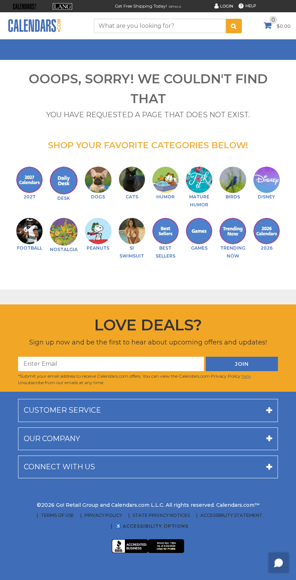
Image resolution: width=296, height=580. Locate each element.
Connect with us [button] (59, 466)
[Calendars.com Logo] (34, 25)
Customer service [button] (62, 410)
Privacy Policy (103, 515)
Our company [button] (52, 438)
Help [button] (250, 5)
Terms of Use (57, 515)
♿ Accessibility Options (152, 526)
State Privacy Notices (161, 515)
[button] (24, 6)
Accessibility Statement (231, 515)
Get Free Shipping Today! (141, 6)
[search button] (234, 26)
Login (226, 6)
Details (175, 6)
